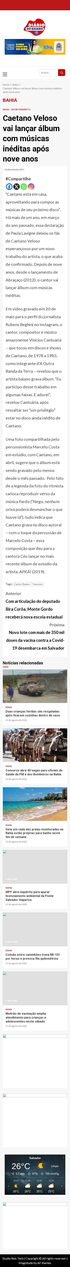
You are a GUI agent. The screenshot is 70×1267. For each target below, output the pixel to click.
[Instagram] (31, 186)
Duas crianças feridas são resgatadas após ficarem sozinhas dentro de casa (35, 686)
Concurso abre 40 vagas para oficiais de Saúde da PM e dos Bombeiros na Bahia (35, 745)
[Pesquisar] (61, 72)
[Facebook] (9, 186)
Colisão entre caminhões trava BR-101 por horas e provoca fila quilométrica (35, 929)
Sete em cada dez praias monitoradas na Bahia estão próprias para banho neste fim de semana (35, 804)
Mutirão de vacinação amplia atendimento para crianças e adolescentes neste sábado (35, 988)
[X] (16, 186)
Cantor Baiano (22, 584)
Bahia (6, 109)
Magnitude (26, 1263)
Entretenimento (20, 109)
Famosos (38, 584)
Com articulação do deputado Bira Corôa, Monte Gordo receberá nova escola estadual (34, 605)
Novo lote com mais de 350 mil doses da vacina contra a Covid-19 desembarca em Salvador (35, 636)
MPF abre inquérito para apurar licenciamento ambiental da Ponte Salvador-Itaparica (35, 867)
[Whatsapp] (24, 186)
